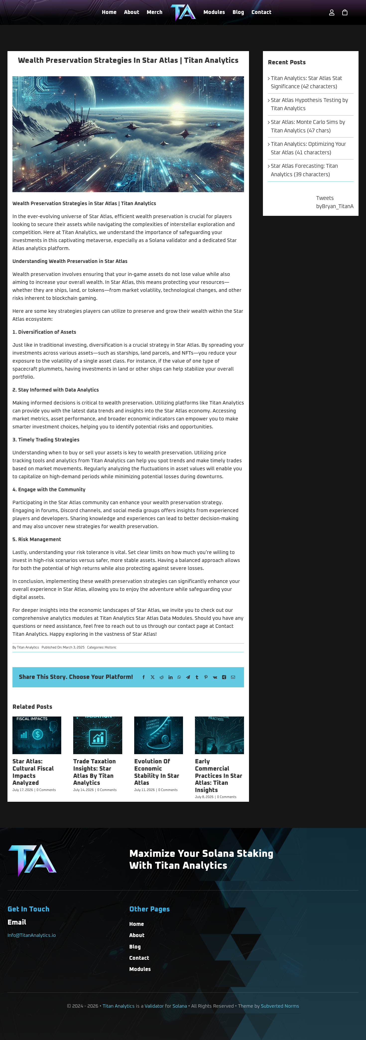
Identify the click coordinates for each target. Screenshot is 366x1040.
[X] (152, 677)
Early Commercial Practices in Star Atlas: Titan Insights (218, 776)
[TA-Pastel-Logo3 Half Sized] (183, 5)
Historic (111, 647)
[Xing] (224, 677)
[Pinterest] (205, 677)
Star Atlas (105, 203)
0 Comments (46, 790)
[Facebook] (143, 677)
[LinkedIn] (170, 677)
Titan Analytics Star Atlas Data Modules (146, 618)
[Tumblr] (196, 677)
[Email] (233, 677)
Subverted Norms (280, 1006)
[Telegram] (187, 677)
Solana (180, 1006)
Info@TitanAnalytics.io (31, 935)
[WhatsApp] (179, 677)
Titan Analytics (28, 647)
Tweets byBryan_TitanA (335, 202)
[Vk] (215, 677)
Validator (154, 1006)
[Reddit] (161, 677)
